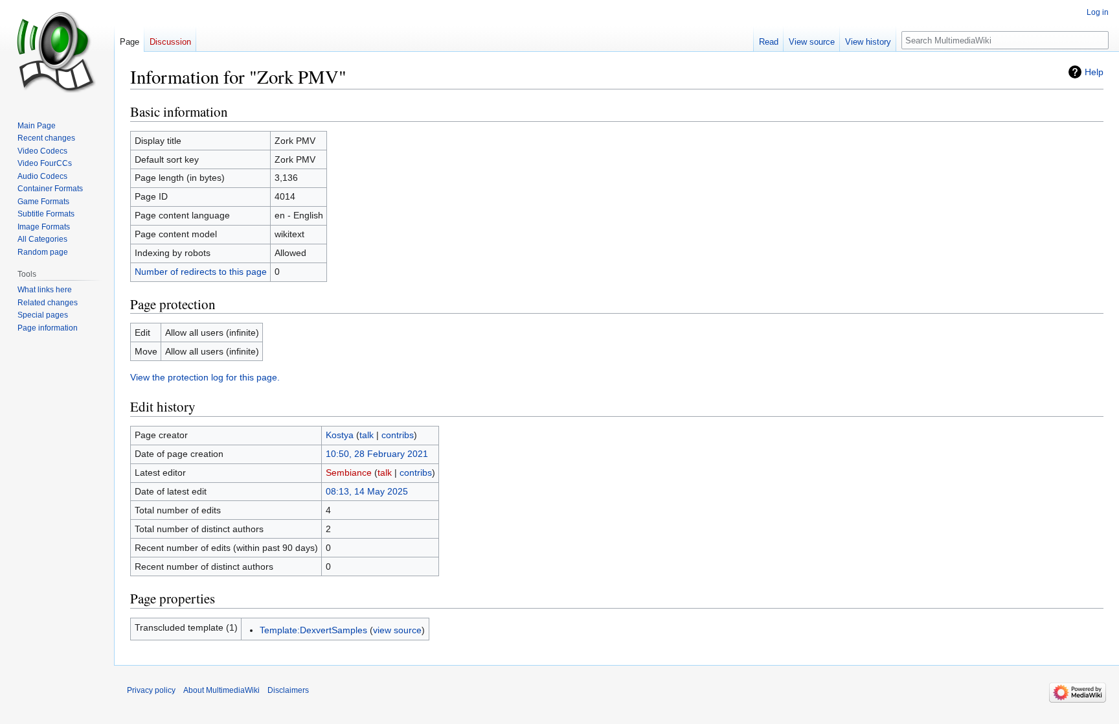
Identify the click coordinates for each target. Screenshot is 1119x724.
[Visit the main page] (57, 52)
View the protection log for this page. (205, 377)
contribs (397, 435)
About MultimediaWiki (221, 690)
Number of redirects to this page (201, 271)
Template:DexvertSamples (313, 630)
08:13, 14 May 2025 (367, 491)
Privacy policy (151, 690)
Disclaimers (288, 690)
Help (1094, 72)
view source (397, 630)
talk (366, 435)
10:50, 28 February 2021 (377, 454)
